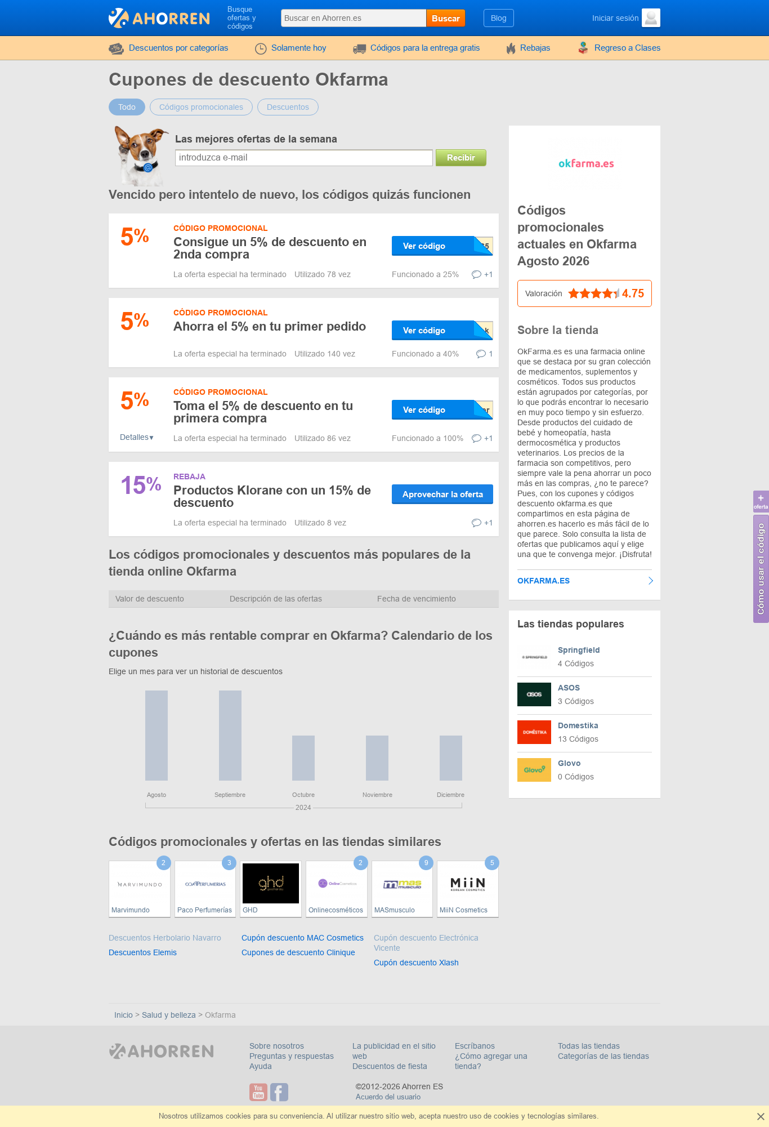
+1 (488, 274)
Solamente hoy (299, 47)
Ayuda (260, 1066)
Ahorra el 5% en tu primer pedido (269, 326)
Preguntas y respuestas (291, 1056)
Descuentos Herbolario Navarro (165, 937)
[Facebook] (280, 1092)
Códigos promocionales (201, 107)
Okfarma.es (543, 580)
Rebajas (535, 47)
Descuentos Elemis (143, 952)
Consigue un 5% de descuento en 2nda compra (269, 248)
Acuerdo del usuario (388, 1097)
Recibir (461, 157)
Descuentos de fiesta (389, 1066)
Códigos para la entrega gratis (425, 47)
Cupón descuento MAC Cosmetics (303, 937)
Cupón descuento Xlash (416, 962)
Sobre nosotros (276, 1045)
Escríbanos (475, 1045)
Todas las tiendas (589, 1045)
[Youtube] (259, 1092)
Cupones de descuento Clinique (298, 952)
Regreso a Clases (627, 47)
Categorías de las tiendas (603, 1056)
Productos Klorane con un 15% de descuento (272, 496)
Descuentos (288, 107)
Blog (499, 18)
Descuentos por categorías (179, 47)
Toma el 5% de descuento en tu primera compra (263, 412)
